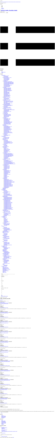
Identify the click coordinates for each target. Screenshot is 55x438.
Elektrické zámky (6, 239)
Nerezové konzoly (6, 106)
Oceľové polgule (5, 143)
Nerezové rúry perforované (7, 78)
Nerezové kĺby (5, 112)
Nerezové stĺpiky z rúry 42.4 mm (7, 114)
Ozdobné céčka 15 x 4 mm (6, 167)
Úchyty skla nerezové (5, 190)
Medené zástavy (5, 265)
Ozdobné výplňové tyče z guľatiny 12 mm (8, 184)
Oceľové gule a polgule (5, 139)
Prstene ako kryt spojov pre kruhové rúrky (8, 132)
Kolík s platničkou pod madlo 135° (3, 389)
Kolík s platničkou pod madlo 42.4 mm (4, 346)
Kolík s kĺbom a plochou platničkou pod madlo (5, 361)
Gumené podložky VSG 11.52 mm (7, 204)
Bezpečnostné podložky (5, 196)
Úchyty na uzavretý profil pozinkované (8, 195)
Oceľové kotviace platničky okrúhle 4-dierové (8, 155)
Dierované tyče (5, 147)
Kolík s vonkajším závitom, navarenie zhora (8, 101)
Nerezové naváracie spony (6, 84)
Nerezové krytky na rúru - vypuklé (7, 111)
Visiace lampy (5, 262)
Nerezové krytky (4, 108)
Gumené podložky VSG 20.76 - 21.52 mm (8, 207)
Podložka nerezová (6, 135)
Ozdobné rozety (5, 177)
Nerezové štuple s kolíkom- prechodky (8, 122)
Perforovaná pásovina (6, 148)
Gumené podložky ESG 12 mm (7, 201)
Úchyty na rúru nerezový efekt (7, 193)
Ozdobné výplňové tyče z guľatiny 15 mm (8, 185)
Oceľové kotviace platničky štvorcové (8, 156)
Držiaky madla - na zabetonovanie (7, 88)
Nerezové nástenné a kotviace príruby (6, 104)
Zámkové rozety (4, 235)
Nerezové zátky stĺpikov (6, 120)
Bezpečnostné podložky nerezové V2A (8, 197)
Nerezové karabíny (6, 220)
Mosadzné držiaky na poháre (7, 247)
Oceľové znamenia (6, 254)
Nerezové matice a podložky (6, 270)
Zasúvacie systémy (5, 125)
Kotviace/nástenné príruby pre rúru (7, 105)
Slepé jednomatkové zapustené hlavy (6, 269)
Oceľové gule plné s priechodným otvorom (8, 142)
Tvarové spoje (5, 219)
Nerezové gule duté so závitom (7, 99)
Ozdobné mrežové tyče (6, 179)
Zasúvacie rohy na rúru (6, 130)
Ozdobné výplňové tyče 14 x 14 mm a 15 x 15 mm (9, 181)
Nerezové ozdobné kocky (6, 110)
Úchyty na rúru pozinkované (7, 194)
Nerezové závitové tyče (5, 267)
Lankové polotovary (5, 217)
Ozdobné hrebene (6, 173)
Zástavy (3, 264)
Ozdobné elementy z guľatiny (7, 172)
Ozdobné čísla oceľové (6, 251)
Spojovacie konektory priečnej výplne (8, 126)
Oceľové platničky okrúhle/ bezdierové (8, 153)
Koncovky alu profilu (6, 214)
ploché (2, 285)
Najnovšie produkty (4, 421)
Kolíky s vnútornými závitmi (7, 103)
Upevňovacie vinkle (6, 157)
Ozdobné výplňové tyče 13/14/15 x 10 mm (8, 180)
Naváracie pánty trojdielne (6, 243)
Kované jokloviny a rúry (6, 150)
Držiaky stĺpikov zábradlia (6, 92)
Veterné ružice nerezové (6, 260)
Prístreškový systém (5, 250)
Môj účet (2, 415)
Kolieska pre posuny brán (5, 231)
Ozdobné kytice (5, 175)
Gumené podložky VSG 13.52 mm (7, 205)
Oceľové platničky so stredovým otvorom (8, 154)
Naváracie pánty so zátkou (6, 242)
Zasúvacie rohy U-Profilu (6, 131)
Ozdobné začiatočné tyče (6, 187)
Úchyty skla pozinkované (5, 192)
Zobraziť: (1, 301)
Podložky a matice (6, 221)
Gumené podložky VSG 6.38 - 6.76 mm (8, 202)
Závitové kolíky (4, 271)
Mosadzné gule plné (6, 248)
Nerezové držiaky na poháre (5, 253)
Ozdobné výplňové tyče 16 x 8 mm (7, 182)
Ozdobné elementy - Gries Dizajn (7, 170)
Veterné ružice (4, 259)
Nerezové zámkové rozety (6, 236)
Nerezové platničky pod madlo (7, 85)
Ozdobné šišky (4, 188)
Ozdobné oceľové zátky (6, 164)
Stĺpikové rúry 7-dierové (6, 116)
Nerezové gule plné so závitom (7, 97)
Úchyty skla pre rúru (6, 191)
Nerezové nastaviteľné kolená (7, 127)
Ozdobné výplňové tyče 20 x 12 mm (7, 183)
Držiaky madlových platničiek (7, 96)
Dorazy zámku (5, 227)
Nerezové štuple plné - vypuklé (7, 118)
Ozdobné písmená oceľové (6, 252)
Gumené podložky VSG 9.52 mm (7, 203)
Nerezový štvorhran (6, 76)
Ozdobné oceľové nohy (6, 176)
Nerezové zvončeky (5, 249)
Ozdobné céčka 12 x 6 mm (6, 166)
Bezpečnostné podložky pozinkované (8, 198)
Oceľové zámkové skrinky (6, 238)
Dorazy (3, 226)
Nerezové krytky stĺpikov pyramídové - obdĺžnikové (9, 109)
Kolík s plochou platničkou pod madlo (4, 303)
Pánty (3, 241)
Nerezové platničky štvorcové (7, 86)
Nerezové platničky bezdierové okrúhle (8, 81)
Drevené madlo (5, 225)
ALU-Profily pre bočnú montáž (7, 212)
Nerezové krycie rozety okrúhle (7, 107)
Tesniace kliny (5, 215)
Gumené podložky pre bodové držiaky (8, 208)
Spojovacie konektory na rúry (7, 128)
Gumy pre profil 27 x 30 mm (7, 211)
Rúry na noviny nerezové (6, 257)
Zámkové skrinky (4, 237)
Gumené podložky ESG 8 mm (7, 200)
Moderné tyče (5, 178)
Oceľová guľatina (6, 152)
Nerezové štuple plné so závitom (7, 123)
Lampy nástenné (5, 261)
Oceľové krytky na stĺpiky (6, 137)
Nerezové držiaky (4, 87)
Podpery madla (5, 91)
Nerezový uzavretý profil (6, 79)
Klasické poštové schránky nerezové (7, 256)
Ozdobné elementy (5, 169)
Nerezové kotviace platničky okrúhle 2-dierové (8, 82)
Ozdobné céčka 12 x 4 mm (6, 165)
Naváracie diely (4, 124)
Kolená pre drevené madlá (6, 224)
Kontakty (2, 423)
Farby (3, 266)
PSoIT (13, 437)
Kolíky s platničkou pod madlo (7, 100)
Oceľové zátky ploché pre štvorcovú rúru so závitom (9, 162)
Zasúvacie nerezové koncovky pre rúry (8, 129)
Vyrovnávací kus (5, 134)
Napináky (5, 218)
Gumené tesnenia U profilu (5, 210)
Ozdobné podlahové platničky (7, 158)
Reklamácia (3, 424)
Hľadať (7, 12)
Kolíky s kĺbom (5, 102)
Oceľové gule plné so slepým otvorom (8, 141)
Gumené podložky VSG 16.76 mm (7, 206)
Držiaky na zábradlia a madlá (6, 138)
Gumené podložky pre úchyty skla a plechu (7, 199)
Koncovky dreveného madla (7, 223)
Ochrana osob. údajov (4, 422)
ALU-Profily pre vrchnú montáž (7, 213)
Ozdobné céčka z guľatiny (6, 168)
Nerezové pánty (5, 245)
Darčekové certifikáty (4, 416)
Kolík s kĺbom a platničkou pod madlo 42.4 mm (5, 384)
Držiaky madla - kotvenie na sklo (7, 89)
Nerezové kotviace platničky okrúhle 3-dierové (8, 83)
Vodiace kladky (5, 230)
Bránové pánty (5, 244)
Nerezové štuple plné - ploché (7, 119)
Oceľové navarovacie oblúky (6, 146)
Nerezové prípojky (6, 133)
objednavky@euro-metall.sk (4, 436)
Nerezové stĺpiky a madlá (5, 113)
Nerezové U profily (6, 80)
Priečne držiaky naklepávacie (7, 93)
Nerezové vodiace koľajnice (7, 228)
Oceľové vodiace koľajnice (7, 229)
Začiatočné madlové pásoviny (7, 149)
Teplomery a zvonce (5, 258)
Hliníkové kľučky (6, 233)
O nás (2, 420)
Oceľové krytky (4, 136)
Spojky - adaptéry (4, 272)
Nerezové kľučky (6, 234)
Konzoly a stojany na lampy (7, 263)
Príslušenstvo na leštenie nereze (6, 268)
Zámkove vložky (5, 240)
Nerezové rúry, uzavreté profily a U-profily (7, 77)
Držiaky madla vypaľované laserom (7, 90)
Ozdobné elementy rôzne (6, 171)
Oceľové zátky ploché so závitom (7, 161)
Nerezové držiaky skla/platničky (7, 95)
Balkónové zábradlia (5, 246)
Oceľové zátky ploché (6, 160)
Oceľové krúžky (5, 145)
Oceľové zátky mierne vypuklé (7, 159)
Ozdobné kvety (5, 174)
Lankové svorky (5, 222)
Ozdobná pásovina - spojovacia (7, 151)
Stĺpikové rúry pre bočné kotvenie (7, 115)
